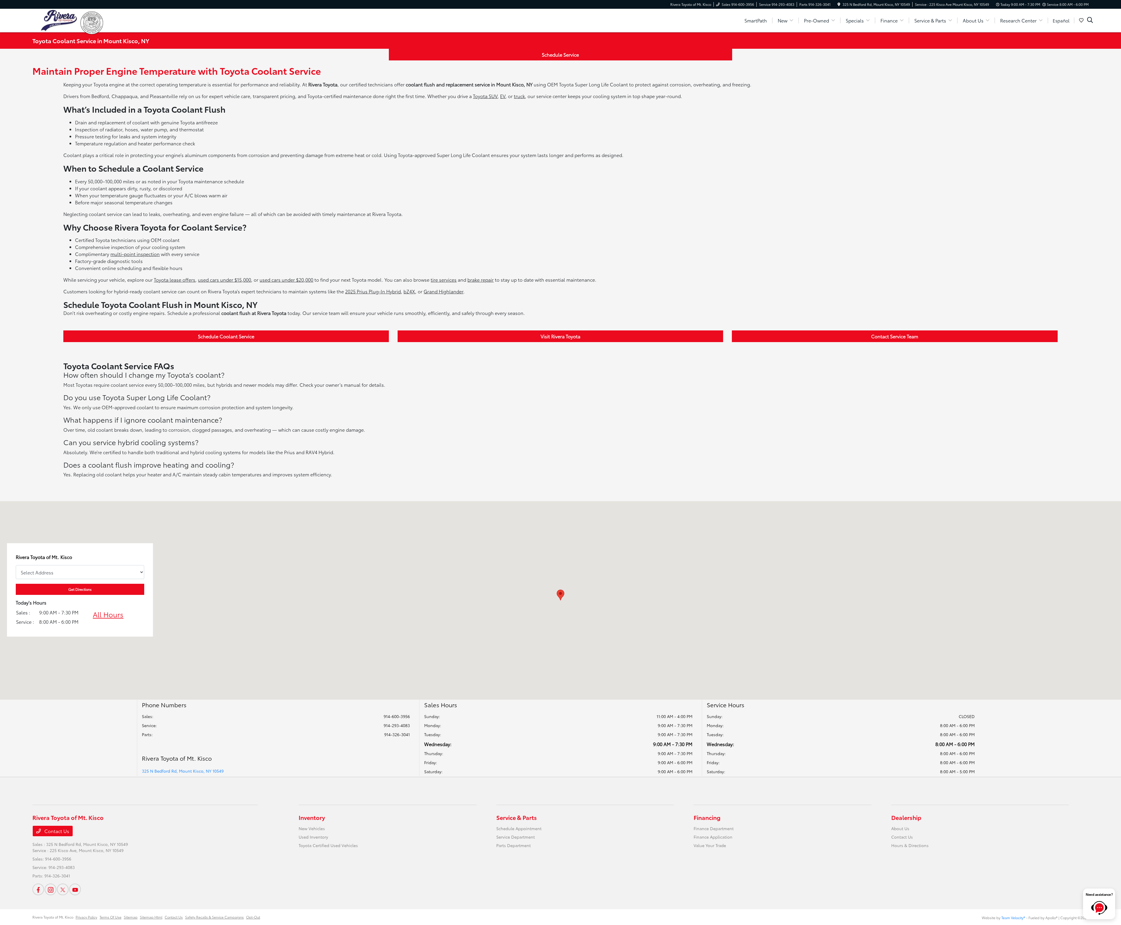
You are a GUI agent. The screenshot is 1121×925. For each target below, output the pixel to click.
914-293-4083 (397, 725)
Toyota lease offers (174, 279)
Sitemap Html (151, 916)
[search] (1090, 20)
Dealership (906, 817)
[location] (839, 4)
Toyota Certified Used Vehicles (328, 845)
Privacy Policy (86, 916)
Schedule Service (560, 54)
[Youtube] (75, 889)
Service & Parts (516, 817)
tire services (444, 279)
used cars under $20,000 (286, 279)
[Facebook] (38, 889)
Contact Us (56, 831)
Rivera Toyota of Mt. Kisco (52, 916)
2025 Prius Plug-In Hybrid (373, 291)
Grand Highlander (443, 291)
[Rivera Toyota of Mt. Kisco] (56, 19)
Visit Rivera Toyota (560, 336)
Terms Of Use (110, 916)
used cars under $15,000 (224, 279)
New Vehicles (312, 828)
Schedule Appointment (519, 828)
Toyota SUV (485, 96)
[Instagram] (50, 889)
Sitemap (130, 916)
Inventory (312, 817)
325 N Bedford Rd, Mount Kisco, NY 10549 (183, 771)
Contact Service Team (894, 336)
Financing (707, 817)
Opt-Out (253, 916)
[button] (560, 595)
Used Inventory (313, 837)
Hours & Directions (910, 845)
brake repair (480, 279)
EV (502, 96)
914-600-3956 (397, 716)
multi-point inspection (135, 253)
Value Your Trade (710, 845)
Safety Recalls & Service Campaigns (214, 916)
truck (519, 96)
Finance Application (713, 837)
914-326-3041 (397, 734)
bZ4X (409, 291)
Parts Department (513, 845)
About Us (900, 828)
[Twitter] (63, 889)
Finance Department (714, 828)
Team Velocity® (1013, 917)
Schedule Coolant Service (226, 336)
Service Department (515, 837)
